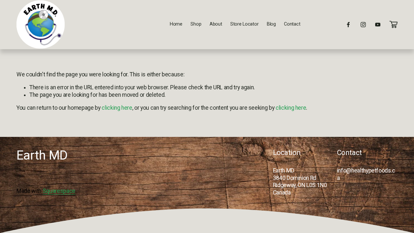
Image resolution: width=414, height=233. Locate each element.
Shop (196, 24)
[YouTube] (378, 24)
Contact (292, 24)
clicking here (117, 108)
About (216, 24)
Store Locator (244, 24)
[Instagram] (363, 24)
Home (176, 24)
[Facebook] (348, 24)
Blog (271, 24)
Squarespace (59, 191)
